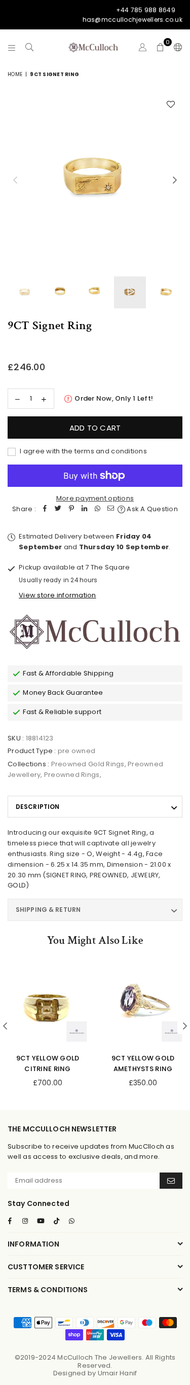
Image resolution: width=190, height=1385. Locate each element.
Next (174, 180)
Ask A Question (151, 509)
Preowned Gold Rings (88, 764)
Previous (15, 180)
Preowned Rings (72, 774)
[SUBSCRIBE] (171, 1181)
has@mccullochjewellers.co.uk (132, 19)
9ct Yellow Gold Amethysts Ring (143, 1063)
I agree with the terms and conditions (82, 451)
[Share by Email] (111, 509)
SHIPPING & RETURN (48, 909)
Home (15, 74)
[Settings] (175, 47)
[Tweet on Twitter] (58, 509)
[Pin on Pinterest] (71, 509)
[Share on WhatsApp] (97, 509)
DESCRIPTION (37, 806)
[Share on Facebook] (45, 509)
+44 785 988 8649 (145, 10)
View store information (57, 595)
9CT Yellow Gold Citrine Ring (48, 1063)
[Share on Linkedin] (84, 509)
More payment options (95, 498)
